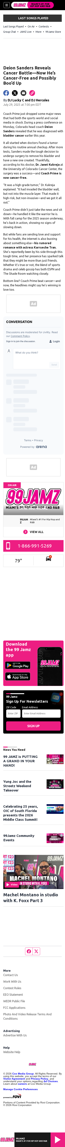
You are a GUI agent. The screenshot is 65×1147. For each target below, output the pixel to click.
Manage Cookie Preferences (20, 1089)
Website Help (11, 1052)
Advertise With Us (15, 1035)
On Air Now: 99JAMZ (33, 508)
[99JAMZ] (32, 5)
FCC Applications (14, 1007)
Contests (44, 26)
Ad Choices (51, 1081)
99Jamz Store (53, 31)
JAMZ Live (26, 31)
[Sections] (7, 5)
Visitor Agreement (14, 1078)
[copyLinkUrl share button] (32, 93)
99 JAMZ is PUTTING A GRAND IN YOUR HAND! (20, 761)
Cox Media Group (23, 1073)
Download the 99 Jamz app (18, 649)
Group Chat (9, 31)
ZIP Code (11, 707)
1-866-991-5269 (35, 545)
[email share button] (23, 93)
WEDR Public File (14, 1001)
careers (22, 1083)
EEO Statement (13, 994)
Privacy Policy (39, 1078)
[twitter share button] (15, 93)
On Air (31, 26)
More (39, 31)
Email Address (30, 707)
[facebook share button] (6, 93)
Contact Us (10, 975)
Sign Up (33, 726)
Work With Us (12, 981)
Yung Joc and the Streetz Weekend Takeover (17, 786)
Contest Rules (12, 988)
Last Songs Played (13, 26)
